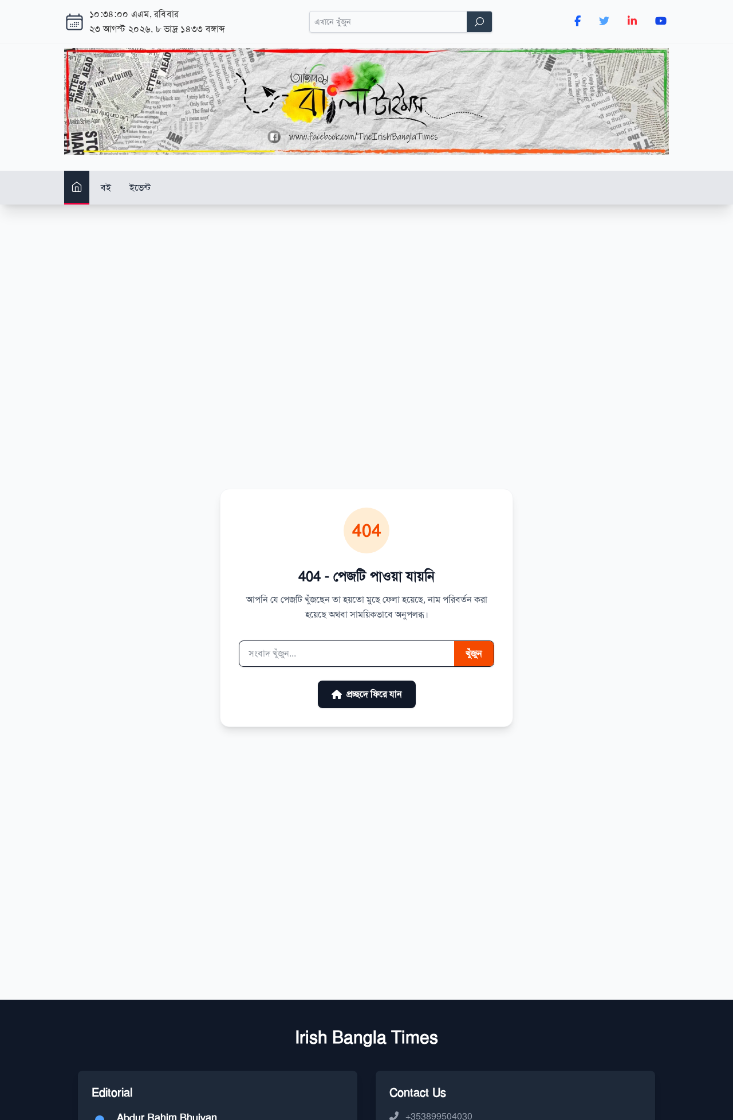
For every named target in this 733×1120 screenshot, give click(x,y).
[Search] (479, 21)
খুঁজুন (474, 653)
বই (106, 187)
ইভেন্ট (140, 187)
